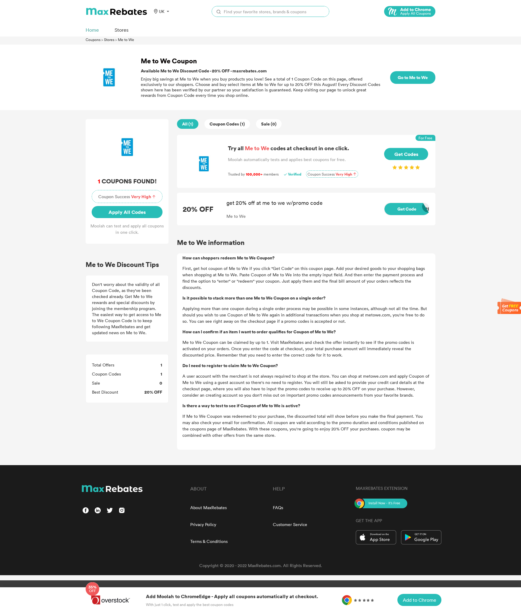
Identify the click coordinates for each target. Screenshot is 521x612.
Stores (109, 39)
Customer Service (290, 524)
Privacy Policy (203, 524)
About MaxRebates (208, 507)
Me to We (126, 39)
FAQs (278, 507)
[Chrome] (409, 11)
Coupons (93, 39)
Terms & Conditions (209, 541)
